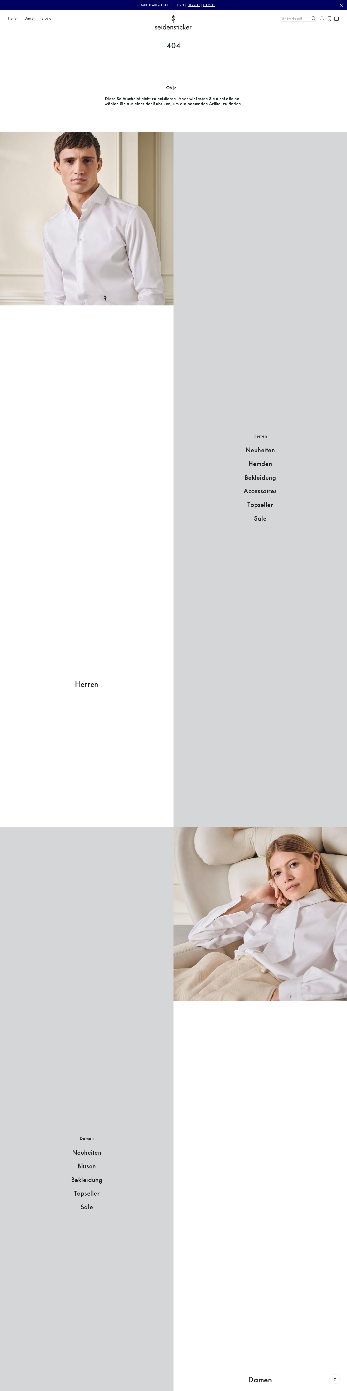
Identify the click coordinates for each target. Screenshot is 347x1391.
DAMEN (209, 5)
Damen (260, 1380)
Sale (260, 518)
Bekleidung (260, 477)
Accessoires (260, 491)
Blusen (86, 1166)
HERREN (194, 5)
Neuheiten (260, 450)
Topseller (260, 505)
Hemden (260, 464)
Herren (87, 684)
